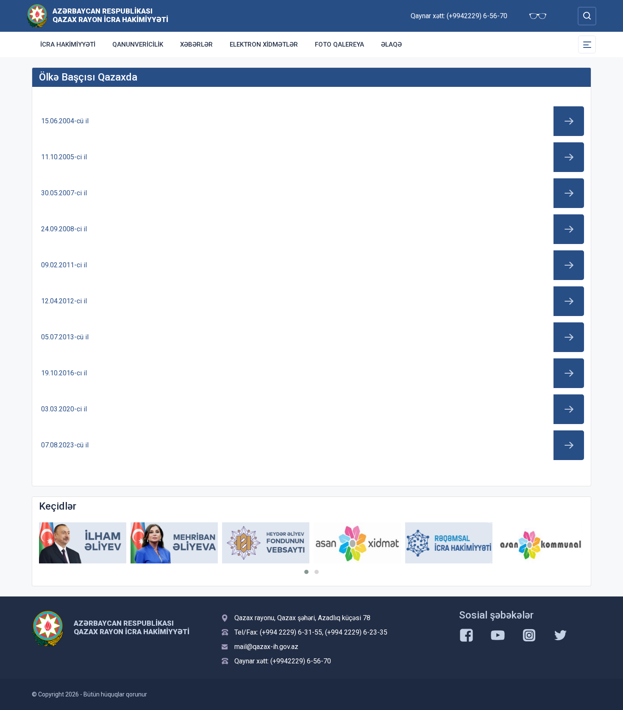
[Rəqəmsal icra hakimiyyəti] (448, 542)
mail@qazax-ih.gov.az (266, 647)
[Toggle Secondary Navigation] (587, 44)
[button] (306, 572)
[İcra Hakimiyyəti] (37, 15)
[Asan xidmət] (357, 542)
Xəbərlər (196, 44)
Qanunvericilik (137, 44)
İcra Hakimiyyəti (67, 44)
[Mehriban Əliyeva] (174, 542)
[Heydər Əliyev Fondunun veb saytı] (265, 542)
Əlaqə (391, 44)
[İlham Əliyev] (82, 542)
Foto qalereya (339, 44)
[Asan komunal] (540, 542)
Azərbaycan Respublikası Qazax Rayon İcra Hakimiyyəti (110, 15)
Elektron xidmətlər (264, 44)
